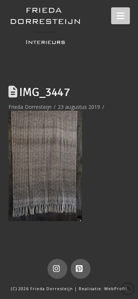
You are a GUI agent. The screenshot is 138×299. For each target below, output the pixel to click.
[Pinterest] (81, 269)
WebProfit (115, 288)
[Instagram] (57, 269)
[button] (120, 15)
